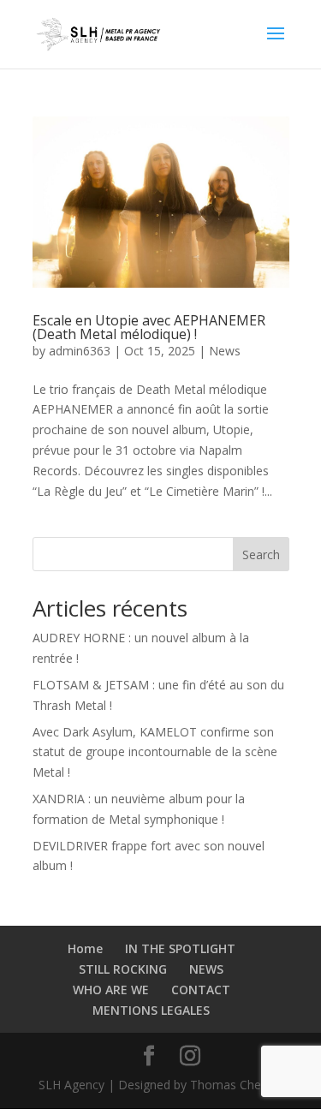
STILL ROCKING (123, 969)
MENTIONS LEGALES (151, 1010)
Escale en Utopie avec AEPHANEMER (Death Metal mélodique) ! (149, 327)
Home (85, 948)
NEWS (206, 969)
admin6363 (79, 351)
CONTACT (200, 989)
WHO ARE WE (111, 989)
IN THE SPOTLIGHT (180, 948)
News (225, 351)
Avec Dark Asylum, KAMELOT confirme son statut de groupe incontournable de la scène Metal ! (155, 752)
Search (261, 554)
